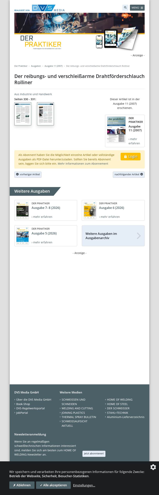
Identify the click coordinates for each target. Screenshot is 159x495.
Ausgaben (36, 65)
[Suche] (125, 8)
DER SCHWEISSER (118, 408)
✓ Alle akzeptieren (53, 485)
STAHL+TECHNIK (117, 413)
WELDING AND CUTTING (77, 408)
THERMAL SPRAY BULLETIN (79, 417)
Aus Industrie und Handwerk (33, 94)
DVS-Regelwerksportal (30, 408)
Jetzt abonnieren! (94, 453)
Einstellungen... (84, 485)
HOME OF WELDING (119, 399)
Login (132, 156)
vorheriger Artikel (29, 174)
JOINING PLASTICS (73, 413)
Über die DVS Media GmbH (33, 399)
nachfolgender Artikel (127, 174)
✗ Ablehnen (22, 485)
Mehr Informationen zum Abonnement (83, 163)
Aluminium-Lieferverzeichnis (125, 417)
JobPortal (22, 413)
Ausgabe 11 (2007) (53, 65)
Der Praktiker (20, 65)
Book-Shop (23, 404)
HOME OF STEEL (117, 404)
